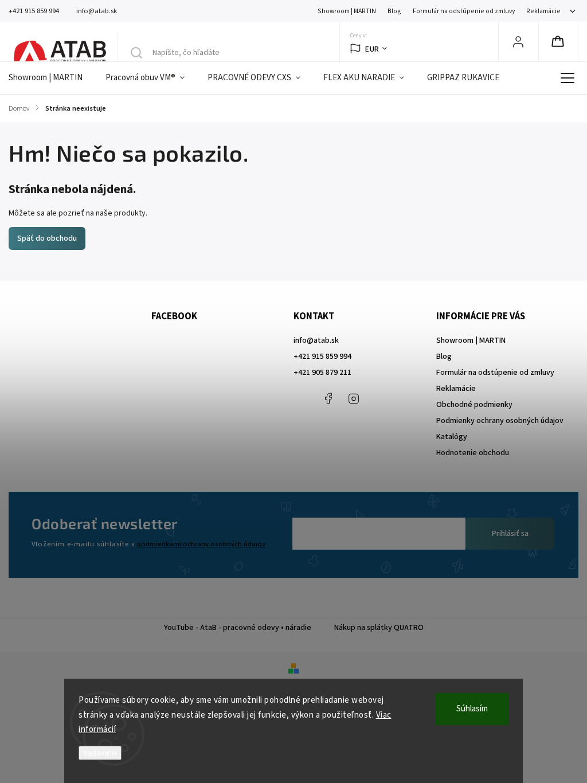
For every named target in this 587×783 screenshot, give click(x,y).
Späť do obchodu (47, 238)
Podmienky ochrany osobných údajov (499, 420)
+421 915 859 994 (322, 356)
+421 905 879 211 (322, 372)
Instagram (353, 398)
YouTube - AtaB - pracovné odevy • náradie (237, 627)
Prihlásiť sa (510, 533)
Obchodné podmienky (474, 404)
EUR (372, 49)
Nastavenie (100, 752)
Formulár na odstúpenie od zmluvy (464, 11)
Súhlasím (472, 709)
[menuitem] (51, 78)
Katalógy (451, 437)
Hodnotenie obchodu (472, 453)
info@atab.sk (316, 340)
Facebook (327, 398)
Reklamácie (543, 11)
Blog (394, 11)
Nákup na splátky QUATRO (379, 627)
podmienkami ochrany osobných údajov (201, 544)
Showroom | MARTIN (347, 11)
